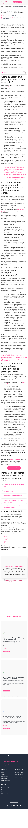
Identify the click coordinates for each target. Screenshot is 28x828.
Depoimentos (4, 778)
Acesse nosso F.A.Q (12, 761)
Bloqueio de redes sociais (20, 779)
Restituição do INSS (19, 777)
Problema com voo (19, 772)
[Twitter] (20, 805)
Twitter (6, 543)
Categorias (3, 791)
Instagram (6, 536)
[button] (24, 2)
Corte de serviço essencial (20, 781)
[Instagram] (10, 805)
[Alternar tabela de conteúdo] (23, 72)
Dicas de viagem (8, 6)
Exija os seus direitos (14, 468)
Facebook (6, 538)
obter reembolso (5, 87)
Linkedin (6, 539)
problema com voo (15, 459)
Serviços (3, 789)
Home (2, 772)
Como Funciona (4, 776)
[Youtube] (17, 805)
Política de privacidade (14, 802)
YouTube (6, 541)
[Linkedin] (14, 805)
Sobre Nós (3, 774)
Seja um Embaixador (5, 780)
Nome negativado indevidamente (19, 775)
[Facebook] (7, 805)
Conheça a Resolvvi (5, 787)
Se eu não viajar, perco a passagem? (13, 166)
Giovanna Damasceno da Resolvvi (14, 566)
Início (2, 6)
